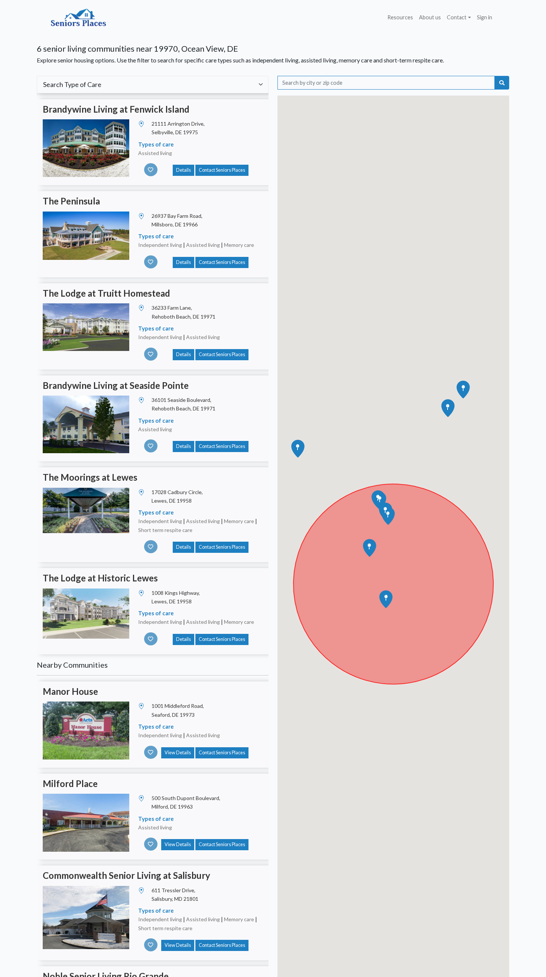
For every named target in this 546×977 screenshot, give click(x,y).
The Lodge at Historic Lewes (100, 578)
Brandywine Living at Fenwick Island (116, 109)
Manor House (70, 691)
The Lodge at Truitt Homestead (106, 293)
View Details (178, 752)
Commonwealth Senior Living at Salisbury (126, 875)
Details (183, 170)
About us (430, 17)
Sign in (484, 17)
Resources (400, 17)
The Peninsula (71, 201)
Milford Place (70, 783)
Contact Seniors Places (222, 170)
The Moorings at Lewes (90, 477)
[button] (386, 599)
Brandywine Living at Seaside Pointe (116, 385)
